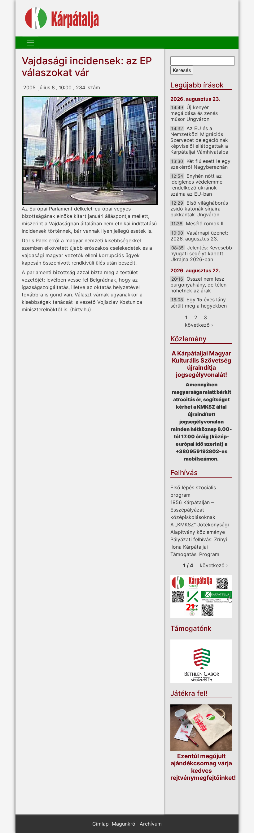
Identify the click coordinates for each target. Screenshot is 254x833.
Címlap (100, 824)
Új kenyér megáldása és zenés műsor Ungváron (194, 113)
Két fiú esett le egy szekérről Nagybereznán (200, 164)
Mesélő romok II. (205, 223)
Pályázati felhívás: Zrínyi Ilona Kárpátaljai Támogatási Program (198, 546)
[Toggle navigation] (30, 42)
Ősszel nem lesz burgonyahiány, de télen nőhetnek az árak (198, 285)
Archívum (151, 824)
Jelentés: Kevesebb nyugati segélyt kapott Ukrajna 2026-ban (201, 253)
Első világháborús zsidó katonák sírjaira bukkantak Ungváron (199, 209)
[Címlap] (61, 18)
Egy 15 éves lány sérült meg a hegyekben (198, 302)
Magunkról (124, 824)
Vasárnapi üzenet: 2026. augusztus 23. (199, 236)
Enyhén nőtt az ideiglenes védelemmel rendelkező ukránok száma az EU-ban (197, 185)
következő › (199, 325)
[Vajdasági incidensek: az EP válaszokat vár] (90, 150)
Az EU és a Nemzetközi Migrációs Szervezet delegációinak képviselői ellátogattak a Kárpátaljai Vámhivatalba (199, 140)
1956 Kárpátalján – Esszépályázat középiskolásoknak (192, 509)
